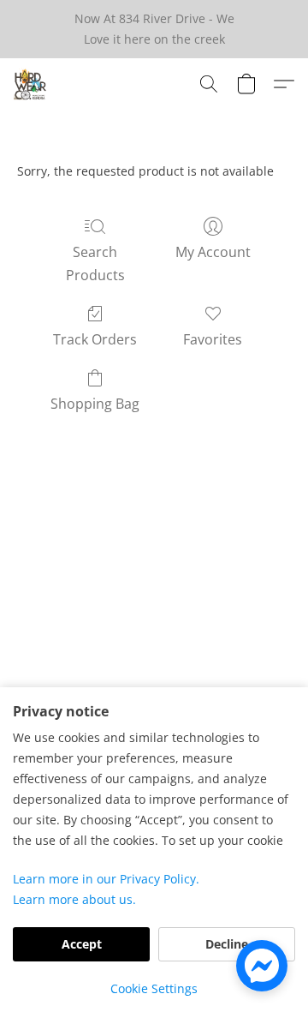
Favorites (212, 339)
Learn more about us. (74, 899)
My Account (213, 252)
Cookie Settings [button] (154, 988)
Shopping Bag (94, 403)
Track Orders (95, 339)
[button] (31, 84)
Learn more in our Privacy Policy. (106, 879)
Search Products (95, 263)
